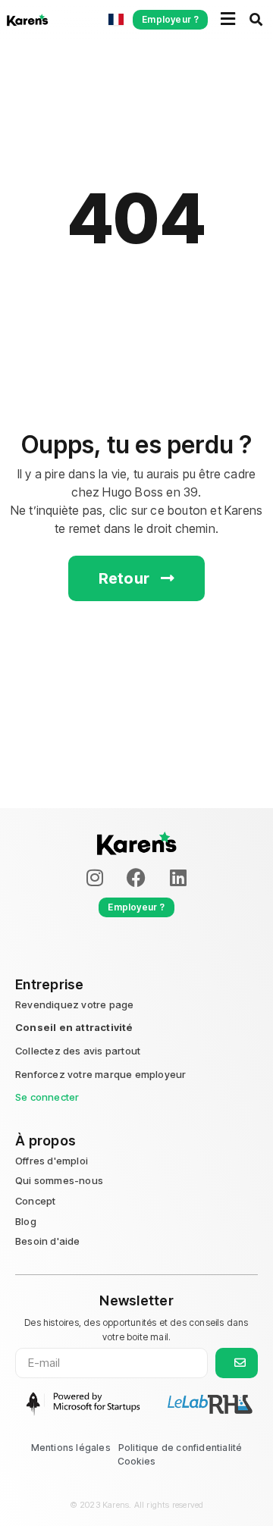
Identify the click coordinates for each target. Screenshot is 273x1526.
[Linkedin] (178, 878)
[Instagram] (95, 878)
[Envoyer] (236, 1363)
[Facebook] (136, 878)
